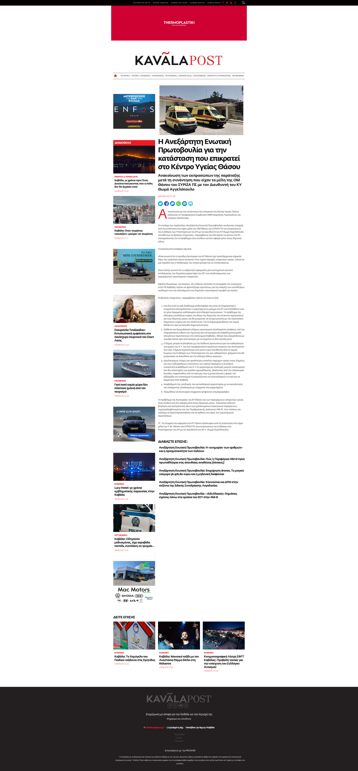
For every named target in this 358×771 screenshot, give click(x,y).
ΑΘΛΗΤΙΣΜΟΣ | (199, 76)
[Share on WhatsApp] (178, 203)
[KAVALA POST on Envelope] (180, 705)
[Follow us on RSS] (235, 3)
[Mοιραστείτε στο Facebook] (166, 203)
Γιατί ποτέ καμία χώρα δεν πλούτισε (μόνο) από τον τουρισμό (131, 388)
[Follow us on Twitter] (228, 3)
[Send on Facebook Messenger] (172, 203)
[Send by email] (184, 203)
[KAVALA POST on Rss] (186, 705)
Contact (179, 738)
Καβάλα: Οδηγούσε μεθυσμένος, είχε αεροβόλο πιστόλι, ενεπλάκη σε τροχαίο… (134, 542)
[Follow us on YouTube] (232, 3)
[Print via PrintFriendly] (190, 203)
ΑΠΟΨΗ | (135, 76)
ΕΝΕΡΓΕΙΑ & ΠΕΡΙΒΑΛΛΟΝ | (219, 76)
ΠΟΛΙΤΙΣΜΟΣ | (171, 76)
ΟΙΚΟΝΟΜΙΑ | (158, 76)
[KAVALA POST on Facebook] (170, 705)
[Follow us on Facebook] (224, 3)
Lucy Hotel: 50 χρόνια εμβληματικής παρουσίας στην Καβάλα (134, 491)
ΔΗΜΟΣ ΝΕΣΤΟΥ (197, 2)
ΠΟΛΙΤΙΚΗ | (125, 76)
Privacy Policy (179, 734)
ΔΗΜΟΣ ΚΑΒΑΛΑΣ (160, 2)
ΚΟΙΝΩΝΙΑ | (145, 76)
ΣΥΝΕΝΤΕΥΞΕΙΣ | (185, 76)
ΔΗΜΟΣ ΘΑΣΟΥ (214, 2)
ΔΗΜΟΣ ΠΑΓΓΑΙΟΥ (179, 2)
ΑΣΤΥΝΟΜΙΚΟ (238, 76)
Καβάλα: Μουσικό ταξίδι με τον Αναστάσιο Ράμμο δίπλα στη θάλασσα (179, 660)
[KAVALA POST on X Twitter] (175, 705)
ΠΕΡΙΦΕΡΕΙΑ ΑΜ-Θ (141, 2)
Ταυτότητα (179, 741)
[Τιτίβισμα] (160, 203)
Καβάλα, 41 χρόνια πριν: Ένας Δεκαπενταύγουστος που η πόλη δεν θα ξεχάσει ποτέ (133, 183)
